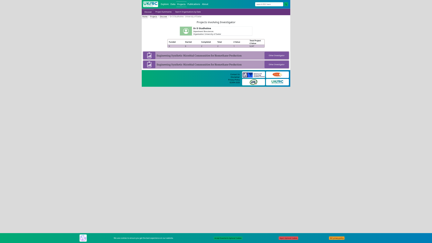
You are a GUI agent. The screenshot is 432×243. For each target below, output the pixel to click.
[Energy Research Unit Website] (254, 82)
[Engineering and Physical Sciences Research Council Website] (277, 74)
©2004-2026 (235, 82)
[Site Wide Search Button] (286, 4)
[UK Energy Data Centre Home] (150, 4)
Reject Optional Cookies (288, 238)
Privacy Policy (234, 80)
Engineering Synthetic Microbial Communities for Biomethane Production (199, 55)
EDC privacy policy (337, 238)
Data (172, 4)
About (205, 4)
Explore (165, 4)
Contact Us (235, 74)
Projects (181, 4)
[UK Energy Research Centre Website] (277, 82)
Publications (193, 4)
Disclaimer (235, 77)
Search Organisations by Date (188, 12)
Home (144, 16)
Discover (148, 12)
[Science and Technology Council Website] (254, 74)
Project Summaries (163, 12)
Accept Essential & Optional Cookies (228, 238)
